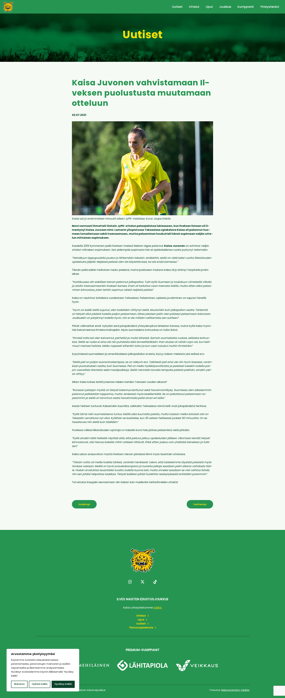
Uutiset (177, 7)
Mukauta (19, 684)
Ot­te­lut (141, 616)
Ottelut (194, 7)
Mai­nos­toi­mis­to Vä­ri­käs (235, 690)
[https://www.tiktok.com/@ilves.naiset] (155, 582)
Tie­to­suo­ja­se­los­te (141, 627)
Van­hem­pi (199, 504)
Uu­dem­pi (84, 504)
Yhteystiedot (269, 7)
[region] (43, 670)
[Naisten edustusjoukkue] (8, 6)
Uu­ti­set (141, 624)
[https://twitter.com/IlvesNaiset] (142, 582)
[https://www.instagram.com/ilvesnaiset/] (130, 582)
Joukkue (225, 7)
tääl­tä (157, 608)
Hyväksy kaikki (63, 684)
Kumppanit (246, 7)
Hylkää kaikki (39, 684)
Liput (209, 7)
